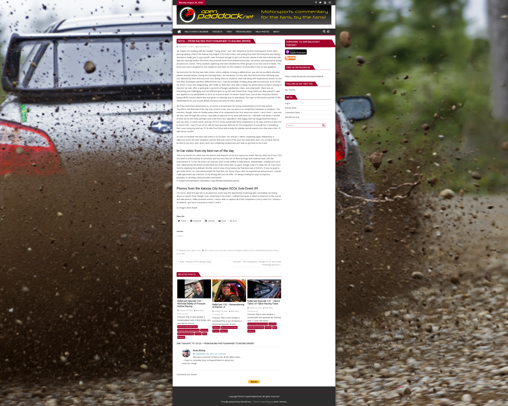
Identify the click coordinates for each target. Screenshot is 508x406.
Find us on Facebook (298, 67)
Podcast (198, 334)
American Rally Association (187, 327)
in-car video (222, 250)
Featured (182, 250)
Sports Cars (196, 250)
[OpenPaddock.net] (254, 23)
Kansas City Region (235, 250)
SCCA (188, 250)
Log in (287, 103)
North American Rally (185, 334)
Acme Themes (280, 401)
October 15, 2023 (221, 311)
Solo (183, 253)
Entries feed (290, 107)
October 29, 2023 (185, 310)
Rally (204, 334)
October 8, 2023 (255, 308)
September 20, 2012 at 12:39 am (210, 353)
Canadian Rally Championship (188, 330)
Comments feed (292, 112)
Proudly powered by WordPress (236, 401)
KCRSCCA (246, 250)
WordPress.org (292, 117)
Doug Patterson (204, 46)
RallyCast (181, 337)
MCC (253, 250)
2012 (206, 250)
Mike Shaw (200, 310)
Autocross (213, 250)
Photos (269, 250)
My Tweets (290, 89)
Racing (275, 250)
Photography (260, 250)
